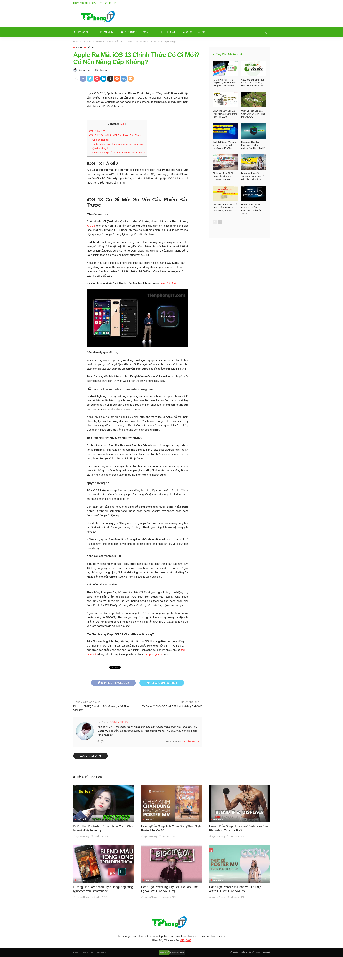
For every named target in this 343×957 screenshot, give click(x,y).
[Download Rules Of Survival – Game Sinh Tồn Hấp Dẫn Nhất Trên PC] (253, 162)
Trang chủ (83, 32)
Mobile (79, 48)
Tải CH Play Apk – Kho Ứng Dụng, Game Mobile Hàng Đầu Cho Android (224, 83)
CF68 (189, 32)
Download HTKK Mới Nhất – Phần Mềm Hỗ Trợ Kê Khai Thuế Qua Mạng (225, 207)
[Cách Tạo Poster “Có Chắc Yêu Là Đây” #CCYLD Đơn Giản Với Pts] (239, 864)
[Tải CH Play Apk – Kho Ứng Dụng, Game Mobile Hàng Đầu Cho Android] (225, 68)
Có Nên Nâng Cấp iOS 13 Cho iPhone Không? (118, 152)
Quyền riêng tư (100, 148)
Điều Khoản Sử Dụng (250, 952)
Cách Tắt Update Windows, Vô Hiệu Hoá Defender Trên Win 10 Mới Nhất (225, 145)
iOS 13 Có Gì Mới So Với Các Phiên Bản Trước (115, 135)
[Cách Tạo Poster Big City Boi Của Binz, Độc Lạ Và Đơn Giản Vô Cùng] (171, 864)
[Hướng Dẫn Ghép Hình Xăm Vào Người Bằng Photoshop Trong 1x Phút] (239, 803)
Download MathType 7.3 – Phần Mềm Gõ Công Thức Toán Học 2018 (225, 114)
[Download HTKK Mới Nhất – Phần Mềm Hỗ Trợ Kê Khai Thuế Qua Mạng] (225, 193)
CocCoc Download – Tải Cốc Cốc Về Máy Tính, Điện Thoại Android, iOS (252, 83)
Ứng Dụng (131, 32)
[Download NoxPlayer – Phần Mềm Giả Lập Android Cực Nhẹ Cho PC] (253, 131)
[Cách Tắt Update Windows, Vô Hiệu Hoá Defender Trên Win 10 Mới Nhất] (225, 131)
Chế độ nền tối (100, 139)
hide (122, 124)
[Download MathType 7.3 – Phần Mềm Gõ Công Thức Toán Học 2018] (225, 99)
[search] (265, 32)
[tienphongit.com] (171, 922)
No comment (102, 70)
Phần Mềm (106, 32)
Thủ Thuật (168, 32)
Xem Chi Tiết (169, 283)
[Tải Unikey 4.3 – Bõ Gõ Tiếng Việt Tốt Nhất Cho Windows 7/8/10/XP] (225, 162)
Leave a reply (88, 755)
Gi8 (203, 32)
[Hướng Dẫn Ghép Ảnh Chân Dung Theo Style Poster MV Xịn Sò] (171, 803)
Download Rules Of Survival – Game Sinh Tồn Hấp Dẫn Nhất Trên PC (253, 176)
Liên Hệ (266, 952)
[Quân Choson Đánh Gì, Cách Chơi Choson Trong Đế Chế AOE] (253, 99)
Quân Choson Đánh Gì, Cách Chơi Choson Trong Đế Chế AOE (253, 114)
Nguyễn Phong (85, 70)
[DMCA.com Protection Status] (171, 952)
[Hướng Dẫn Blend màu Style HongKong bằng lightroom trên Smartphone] (103, 864)
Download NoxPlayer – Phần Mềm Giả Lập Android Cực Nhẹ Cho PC (253, 145)
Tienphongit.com (153, 654)
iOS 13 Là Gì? (97, 131)
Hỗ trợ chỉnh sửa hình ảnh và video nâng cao (117, 143)
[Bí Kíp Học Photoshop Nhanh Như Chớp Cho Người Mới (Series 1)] (103, 803)
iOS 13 (91, 225)
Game (146, 32)
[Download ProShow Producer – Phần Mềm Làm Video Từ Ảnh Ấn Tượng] (253, 193)
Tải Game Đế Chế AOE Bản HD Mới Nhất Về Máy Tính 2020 (172, 706)
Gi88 (188, 940)
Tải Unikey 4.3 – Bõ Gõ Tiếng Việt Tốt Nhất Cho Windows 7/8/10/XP (223, 176)
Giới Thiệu (233, 952)
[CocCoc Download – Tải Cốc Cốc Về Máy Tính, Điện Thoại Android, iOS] (253, 68)
